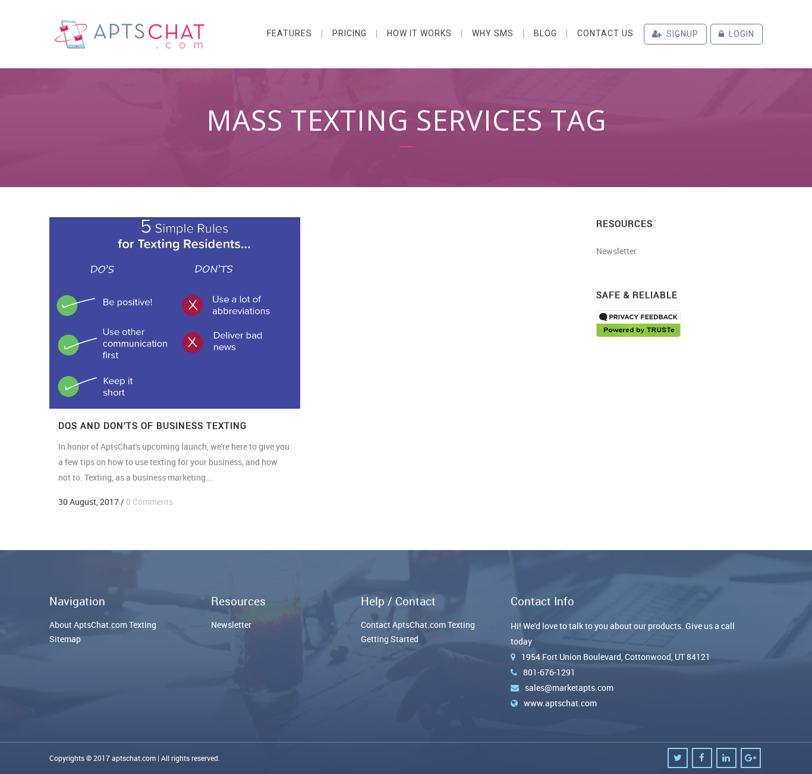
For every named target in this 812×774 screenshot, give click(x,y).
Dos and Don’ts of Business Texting (152, 425)
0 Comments (149, 501)
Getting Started (389, 639)
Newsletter (616, 251)
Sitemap (65, 639)
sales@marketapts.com (569, 687)
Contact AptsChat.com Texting (418, 624)
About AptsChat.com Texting (102, 624)
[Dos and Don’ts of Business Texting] (174, 313)
